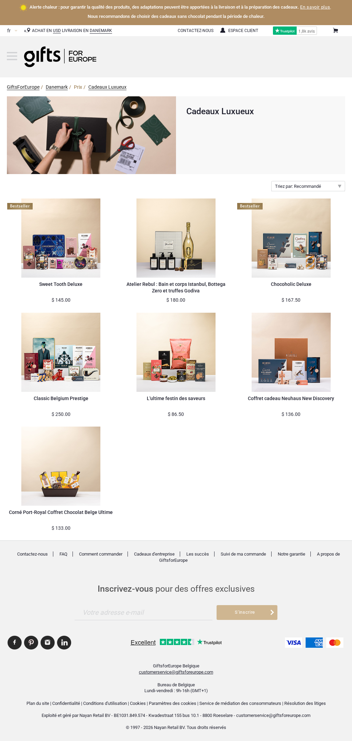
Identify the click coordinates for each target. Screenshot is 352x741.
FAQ (63, 554)
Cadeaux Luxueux (107, 87)
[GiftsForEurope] (12, 56)
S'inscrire (245, 612)
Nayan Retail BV (94, 715)
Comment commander (100, 554)
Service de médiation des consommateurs (240, 703)
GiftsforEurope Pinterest (31, 642)
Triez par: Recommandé (298, 186)
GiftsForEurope (23, 87)
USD (57, 30)
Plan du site (37, 703)
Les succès (197, 554)
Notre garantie (291, 554)
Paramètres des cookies (172, 703)
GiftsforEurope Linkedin (64, 642)
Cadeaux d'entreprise (154, 554)
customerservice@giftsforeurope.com (176, 672)
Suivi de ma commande (243, 554)
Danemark (101, 30)
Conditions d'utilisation (105, 703)
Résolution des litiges (305, 703)
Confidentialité (66, 703)
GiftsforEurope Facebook (15, 642)
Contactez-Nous (195, 30)
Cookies (138, 703)
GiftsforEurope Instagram (48, 642)
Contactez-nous (32, 554)
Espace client (243, 30)
